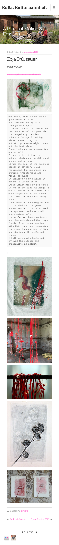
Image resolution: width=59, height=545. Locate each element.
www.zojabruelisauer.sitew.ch (24, 74)
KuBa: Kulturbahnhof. (24, 7)
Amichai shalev (17, 519)
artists (24, 510)
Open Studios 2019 (40, 519)
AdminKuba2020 (31, 52)
